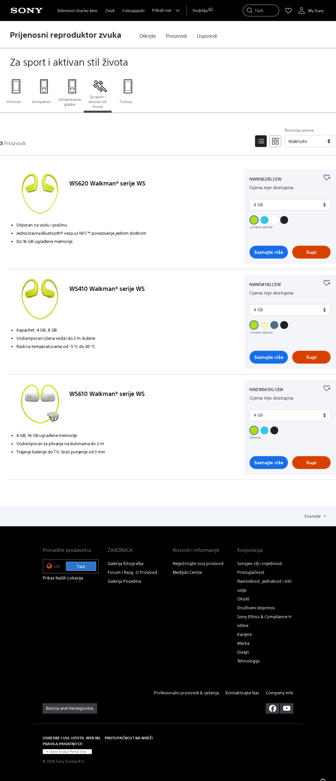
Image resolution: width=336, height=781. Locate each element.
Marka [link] (243, 643)
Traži (81, 566)
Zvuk (110, 10)
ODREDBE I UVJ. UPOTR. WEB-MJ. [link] (72, 737)
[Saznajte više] (40, 195)
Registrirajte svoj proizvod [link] (198, 563)
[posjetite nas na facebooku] (272, 708)
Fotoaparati (133, 10)
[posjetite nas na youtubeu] (286, 708)
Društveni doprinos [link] (256, 608)
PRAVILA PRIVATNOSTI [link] (62, 743)
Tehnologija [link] (248, 661)
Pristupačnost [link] (250, 572)
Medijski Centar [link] (187, 572)
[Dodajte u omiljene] (327, 176)
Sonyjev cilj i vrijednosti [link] (259, 563)
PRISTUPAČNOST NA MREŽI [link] (129, 737)
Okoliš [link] (243, 599)
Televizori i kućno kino (77, 10)
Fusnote (313, 516)
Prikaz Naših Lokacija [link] (63, 578)
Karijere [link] (244, 634)
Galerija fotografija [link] (125, 563)
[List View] (261, 141)
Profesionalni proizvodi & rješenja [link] (186, 693)
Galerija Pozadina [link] (124, 581)
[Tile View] (275, 141)
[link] (148, 36)
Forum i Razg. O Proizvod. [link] (133, 572)
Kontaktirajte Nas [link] (242, 693)
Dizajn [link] (243, 652)
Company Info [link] (279, 693)
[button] (254, 220)
